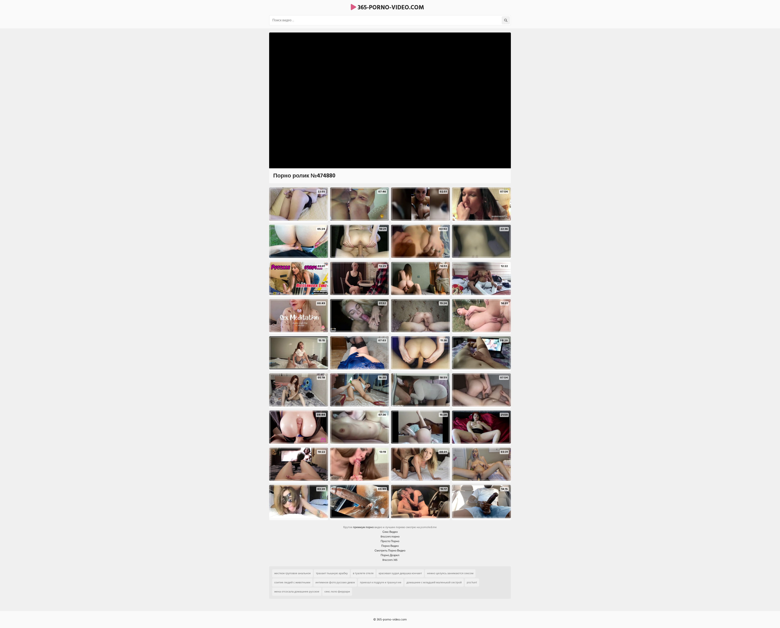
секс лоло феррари (337, 591)
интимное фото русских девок (335, 582)
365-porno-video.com (390, 7)
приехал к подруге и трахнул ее (380, 582)
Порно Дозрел (390, 555)
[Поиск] (506, 20)
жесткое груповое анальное (292, 573)
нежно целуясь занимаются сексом (450, 573)
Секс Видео (390, 532)
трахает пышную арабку (332, 573)
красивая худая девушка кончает (400, 573)
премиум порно (363, 527)
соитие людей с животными (292, 582)
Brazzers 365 (390, 560)
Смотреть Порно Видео (390, 550)
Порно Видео (390, 546)
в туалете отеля (363, 573)
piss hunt (472, 582)
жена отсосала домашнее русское (296, 591)
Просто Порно (390, 541)
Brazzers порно (390, 536)
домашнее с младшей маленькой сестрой (434, 582)
